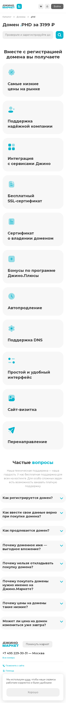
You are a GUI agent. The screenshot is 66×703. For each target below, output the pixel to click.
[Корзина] (40, 6)
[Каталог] (19, 6)
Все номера (9, 657)
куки (27, 679)
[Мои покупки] (47, 6)
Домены (20, 17)
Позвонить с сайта (15, 665)
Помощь (10, 671)
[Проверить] (59, 35)
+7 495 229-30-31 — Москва (23, 653)
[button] (33, 498)
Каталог (7, 17)
